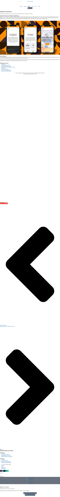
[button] (1, 203)
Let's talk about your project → (7, 450)
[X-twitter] (4, 471)
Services (25, 6)
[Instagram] (1, 471)
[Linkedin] (6, 471)
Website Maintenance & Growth (6, 66)
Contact (39, 6)
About (33, 6)
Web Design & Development (5, 65)
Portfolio (21, 6)
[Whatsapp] (8, 471)
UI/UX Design (3, 64)
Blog (36, 6)
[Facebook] (2, 471)
